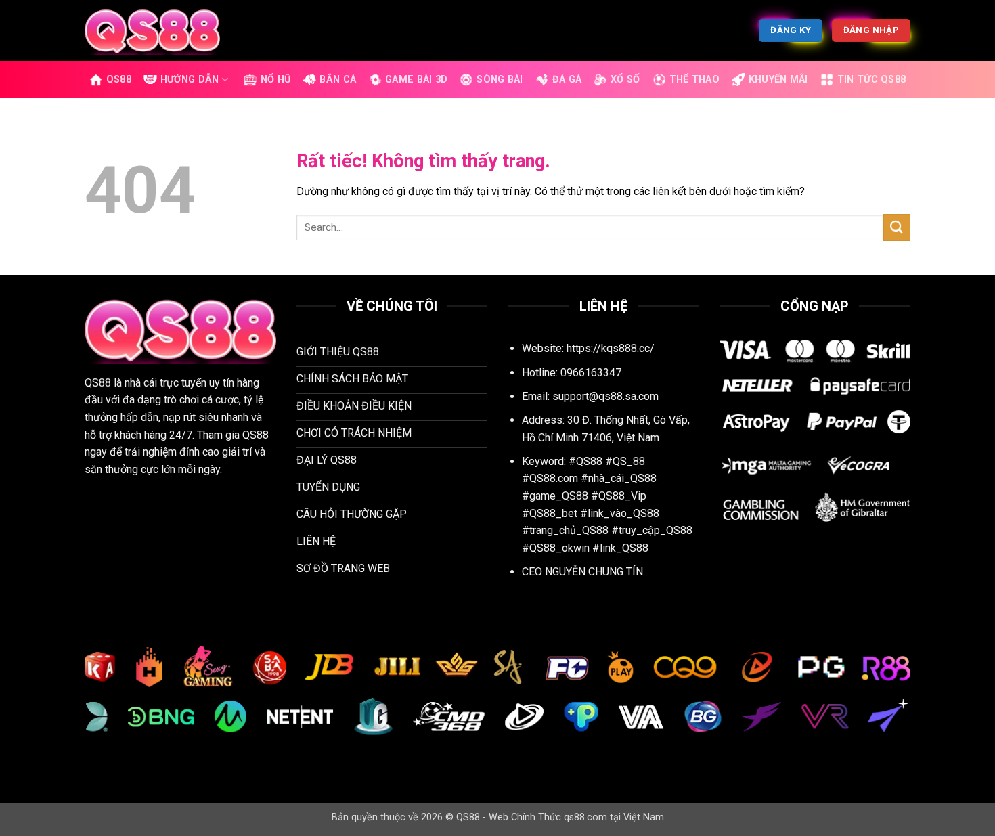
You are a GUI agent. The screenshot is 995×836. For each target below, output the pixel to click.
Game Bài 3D (416, 79)
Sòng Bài (500, 79)
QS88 (118, 79)
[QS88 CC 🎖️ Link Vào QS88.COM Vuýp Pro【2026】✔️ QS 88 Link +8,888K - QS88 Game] (152, 30)
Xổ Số (625, 79)
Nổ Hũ (275, 79)
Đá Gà (566, 79)
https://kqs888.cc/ (611, 348)
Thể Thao (694, 79)
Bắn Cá (337, 79)
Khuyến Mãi (778, 79)
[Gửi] (896, 227)
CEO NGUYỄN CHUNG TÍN (582, 571)
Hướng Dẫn (189, 79)
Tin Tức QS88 (871, 79)
